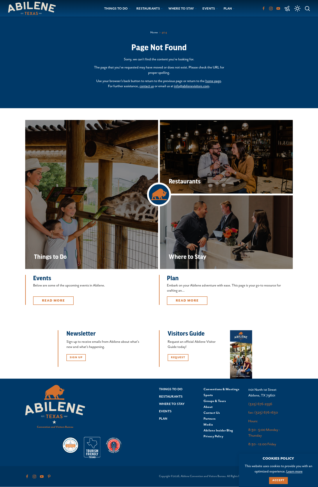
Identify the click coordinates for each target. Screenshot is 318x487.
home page (213, 81)
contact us (146, 86)
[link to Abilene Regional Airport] (287, 8)
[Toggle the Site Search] (307, 8)
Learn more (294, 471)
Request (178, 357)
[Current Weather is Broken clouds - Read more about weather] (297, 8)
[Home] (33, 8)
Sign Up (76, 357)
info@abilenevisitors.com (191, 86)
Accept (278, 480)
